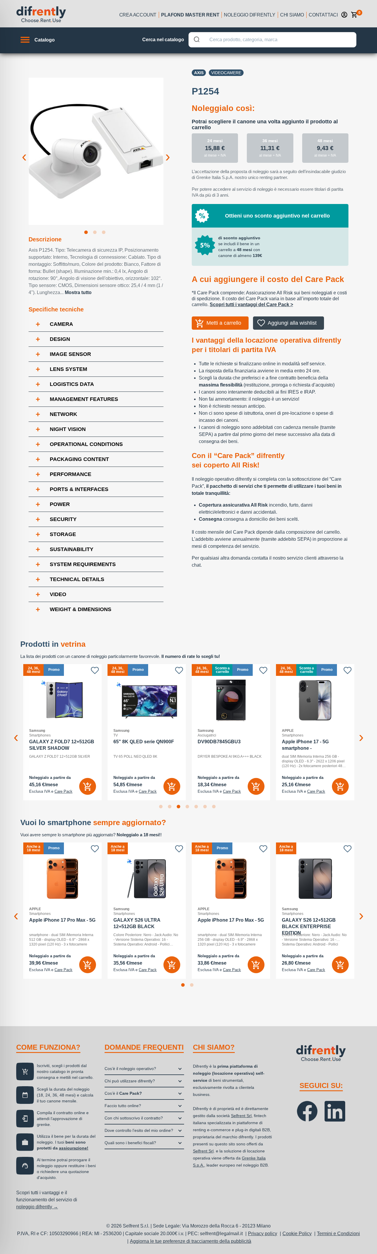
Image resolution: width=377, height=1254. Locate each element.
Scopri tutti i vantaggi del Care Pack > (251, 304)
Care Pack (63, 791)
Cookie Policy (297, 1233)
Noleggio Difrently (249, 14)
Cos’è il (123, 1093)
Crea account (138, 14)
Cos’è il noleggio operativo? (130, 1068)
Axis (199, 72)
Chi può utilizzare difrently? (130, 1081)
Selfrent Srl (241, 1115)
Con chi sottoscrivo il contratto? (134, 1118)
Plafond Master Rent (190, 14)
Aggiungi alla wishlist (292, 323)
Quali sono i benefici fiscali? (130, 1142)
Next (168, 152)
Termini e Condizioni (338, 1233)
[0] (354, 14)
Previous (24, 152)
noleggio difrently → (37, 1206)
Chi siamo (292, 14)
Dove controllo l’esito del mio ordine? (139, 1130)
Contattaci (323, 14)
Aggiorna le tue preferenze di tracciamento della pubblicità (190, 1241)
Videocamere (226, 72)
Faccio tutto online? (123, 1105)
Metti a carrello (223, 323)
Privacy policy (262, 1233)
